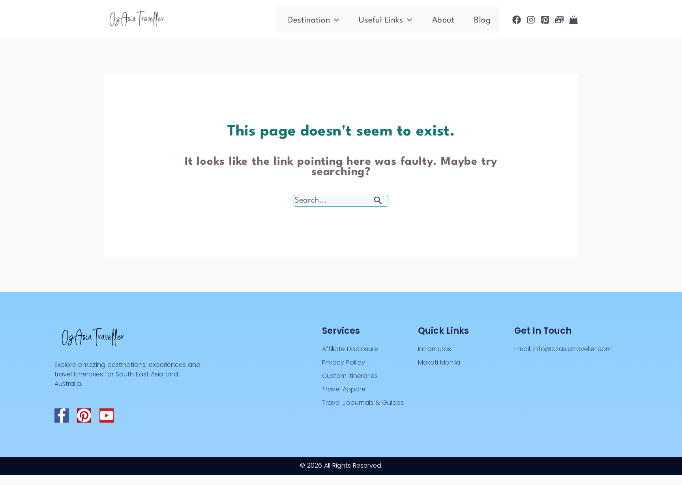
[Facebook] (516, 19)
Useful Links (381, 20)
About (443, 20)
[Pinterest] (545, 19)
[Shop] (573, 19)
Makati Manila (439, 362)
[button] (334, 20)
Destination (309, 20)
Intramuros (434, 348)
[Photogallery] (559, 19)
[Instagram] (530, 19)
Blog (482, 20)
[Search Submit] (378, 201)
